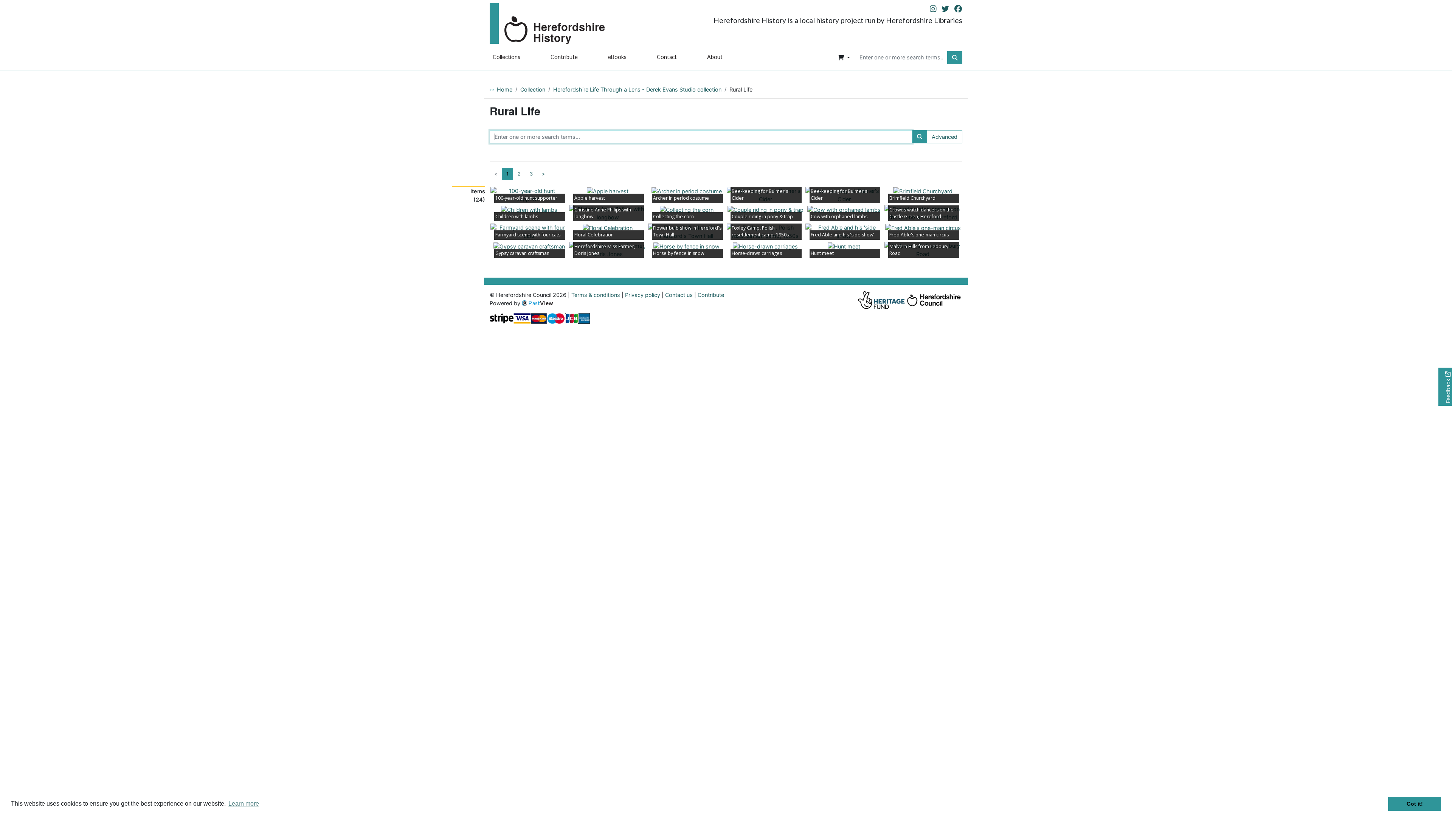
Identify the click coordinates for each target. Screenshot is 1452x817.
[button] (844, 58)
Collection (532, 89)
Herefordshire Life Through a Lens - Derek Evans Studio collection (637, 89)
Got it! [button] (1415, 804)
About (715, 57)
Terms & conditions (595, 295)
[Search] (919, 137)
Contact (667, 57)
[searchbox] (901, 58)
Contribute (564, 57)
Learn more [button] (243, 803)
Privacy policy (642, 295)
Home (504, 89)
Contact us (679, 295)
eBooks (617, 57)
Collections (506, 57)
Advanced (944, 137)
